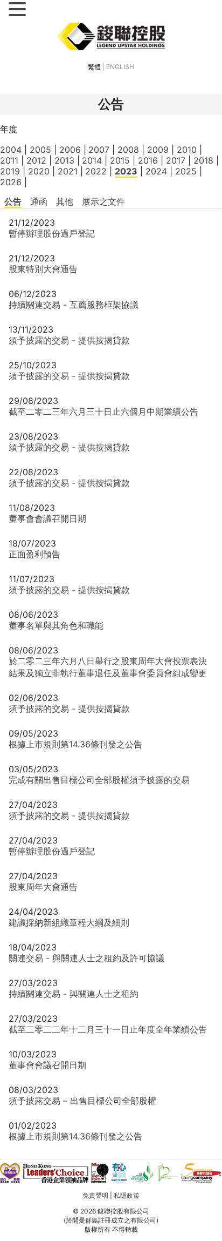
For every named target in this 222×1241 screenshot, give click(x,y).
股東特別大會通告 (43, 269)
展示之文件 (103, 201)
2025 (186, 171)
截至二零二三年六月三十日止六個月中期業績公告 (103, 411)
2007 (98, 149)
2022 (96, 171)
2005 (40, 149)
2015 (120, 160)
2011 (9, 160)
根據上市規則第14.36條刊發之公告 (75, 744)
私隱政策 (127, 1195)
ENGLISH (120, 67)
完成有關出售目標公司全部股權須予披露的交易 (99, 779)
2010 (187, 149)
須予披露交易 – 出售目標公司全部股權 (82, 1100)
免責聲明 (95, 1195)
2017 (175, 160)
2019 (10, 171)
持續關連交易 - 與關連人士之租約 (73, 993)
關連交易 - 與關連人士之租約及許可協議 (86, 958)
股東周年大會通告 (43, 886)
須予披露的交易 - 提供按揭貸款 (69, 340)
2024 (156, 171)
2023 (126, 171)
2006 (70, 149)
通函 (38, 201)
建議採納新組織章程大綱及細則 (69, 922)
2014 (92, 160)
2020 (39, 171)
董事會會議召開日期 (47, 518)
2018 (203, 160)
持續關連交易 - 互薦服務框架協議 (73, 304)
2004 (11, 149)
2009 (158, 149)
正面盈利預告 (34, 554)
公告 (13, 201)
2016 (148, 160)
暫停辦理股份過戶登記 (52, 233)
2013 (64, 160)
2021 (68, 171)
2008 (128, 149)
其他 (64, 201)
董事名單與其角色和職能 (56, 625)
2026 (11, 182)
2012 (36, 160)
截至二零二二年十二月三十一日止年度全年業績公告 (108, 1029)
